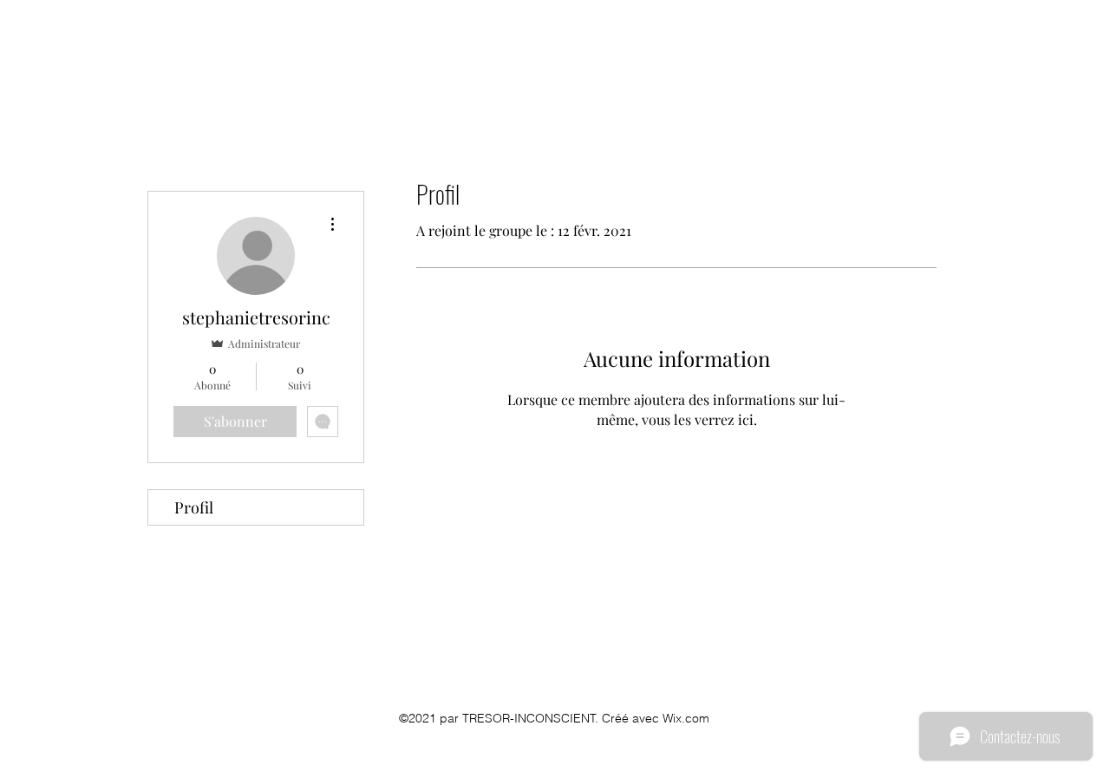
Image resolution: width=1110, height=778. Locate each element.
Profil (193, 507)
